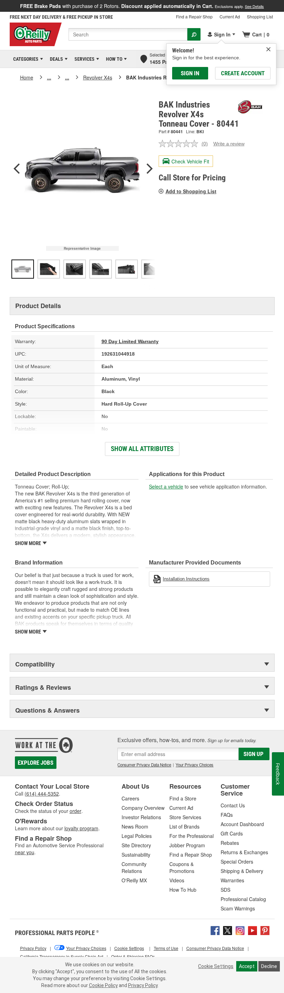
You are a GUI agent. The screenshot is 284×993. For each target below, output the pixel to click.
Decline (269, 966)
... (49, 77)
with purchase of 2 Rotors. (142, 5)
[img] (268, 49)
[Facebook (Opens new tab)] (215, 929)
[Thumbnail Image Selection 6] (152, 269)
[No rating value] (180, 143)
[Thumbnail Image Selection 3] (74, 269)
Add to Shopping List (191, 191)
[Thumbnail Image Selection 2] (48, 269)
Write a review (229, 143)
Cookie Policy (103, 985)
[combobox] (128, 34)
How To (113, 59)
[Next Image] (150, 169)
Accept (247, 966)
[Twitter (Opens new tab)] (227, 929)
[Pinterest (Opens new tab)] (264, 929)
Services (83, 59)
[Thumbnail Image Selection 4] (100, 269)
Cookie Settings (215, 966)
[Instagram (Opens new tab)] (240, 929)
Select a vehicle (166, 486)
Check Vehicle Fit (190, 161)
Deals (55, 59)
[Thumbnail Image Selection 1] (22, 269)
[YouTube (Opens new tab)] (252, 929)
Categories (24, 59)
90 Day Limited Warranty (130, 341)
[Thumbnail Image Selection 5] (126, 269)
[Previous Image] (17, 169)
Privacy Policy (143, 985)
